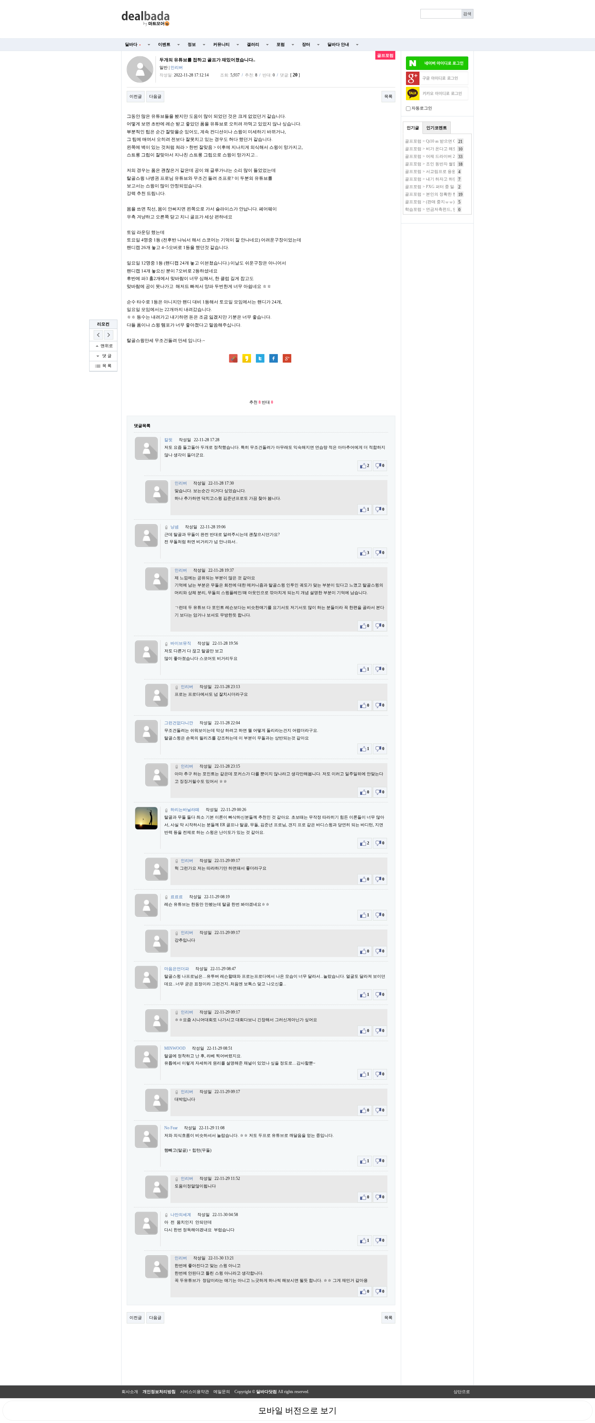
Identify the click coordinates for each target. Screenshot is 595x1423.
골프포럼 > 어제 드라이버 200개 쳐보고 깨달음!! (449, 156)
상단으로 (461, 1391)
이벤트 (164, 44)
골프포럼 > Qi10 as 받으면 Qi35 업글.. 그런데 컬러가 (452, 141)
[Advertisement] (326, 19)
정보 (192, 44)
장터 (306, 44)
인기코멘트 (436, 127)
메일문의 (221, 1391)
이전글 (135, 96)
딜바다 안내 (338, 44)
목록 (388, 96)
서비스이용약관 (194, 1391)
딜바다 (133, 44)
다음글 (155, 96)
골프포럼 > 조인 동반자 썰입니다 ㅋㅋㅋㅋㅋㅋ (448, 164)
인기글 (413, 127)
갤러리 (253, 44)
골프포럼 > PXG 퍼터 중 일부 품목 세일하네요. (447, 186)
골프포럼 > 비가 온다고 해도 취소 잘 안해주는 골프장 (453, 148)
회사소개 (130, 1391)
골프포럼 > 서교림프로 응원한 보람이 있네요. (446, 171)
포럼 (280, 44)
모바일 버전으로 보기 (297, 1410)
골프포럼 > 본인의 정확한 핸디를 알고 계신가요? (449, 194)
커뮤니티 (221, 44)
